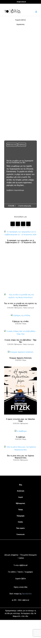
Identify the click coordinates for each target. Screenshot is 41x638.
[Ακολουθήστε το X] (16, 547)
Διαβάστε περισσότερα (15, 190)
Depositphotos (26, 593)
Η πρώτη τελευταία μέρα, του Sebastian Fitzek (20, 420)
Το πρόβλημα (20, 437)
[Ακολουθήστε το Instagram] (28, 224)
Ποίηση (24, 324)
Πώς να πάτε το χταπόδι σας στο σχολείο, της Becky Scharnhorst (20, 304)
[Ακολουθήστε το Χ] (18, 224)
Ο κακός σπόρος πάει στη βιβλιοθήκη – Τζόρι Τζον (20, 341)
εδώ (32, 613)
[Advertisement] (20, 58)
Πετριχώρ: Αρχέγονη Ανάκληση (20, 358)
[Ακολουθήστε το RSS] (29, 547)
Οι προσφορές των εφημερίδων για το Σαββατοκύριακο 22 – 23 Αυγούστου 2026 (20, 241)
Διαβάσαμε (21, 145)
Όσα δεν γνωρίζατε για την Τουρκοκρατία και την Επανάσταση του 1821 (20, 175)
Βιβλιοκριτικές (12, 145)
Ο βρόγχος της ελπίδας (20, 321)
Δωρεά (20, 497)
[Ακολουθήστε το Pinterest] (23, 224)
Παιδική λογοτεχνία (28, 308)
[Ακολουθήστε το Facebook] (12, 224)
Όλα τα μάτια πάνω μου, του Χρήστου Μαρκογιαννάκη (20, 456)
